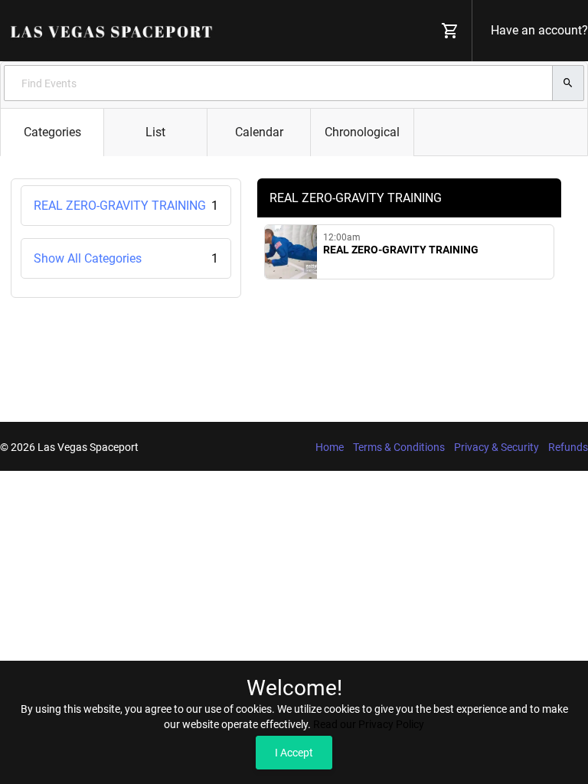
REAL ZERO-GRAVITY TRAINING (126, 205)
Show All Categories (126, 258)
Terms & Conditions (399, 447)
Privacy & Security (496, 447)
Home (329, 447)
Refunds (568, 447)
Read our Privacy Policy (368, 724)
